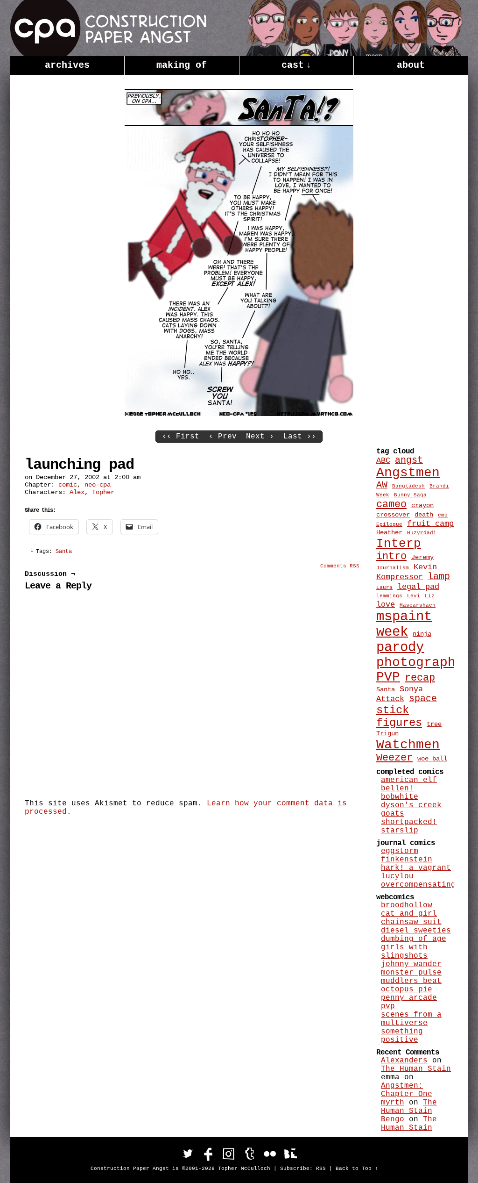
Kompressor (399, 576)
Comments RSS (339, 566)
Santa (64, 551)
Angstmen (408, 473)
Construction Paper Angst (108, 28)
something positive (402, 1035)
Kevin (425, 567)
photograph (416, 662)
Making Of (181, 65)
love (385, 604)
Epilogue (389, 524)
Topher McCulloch (244, 1168)
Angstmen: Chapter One (406, 1090)
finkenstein (406, 859)
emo (443, 515)
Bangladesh (408, 486)
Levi (413, 596)
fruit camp (430, 523)
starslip (399, 830)
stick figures (399, 716)
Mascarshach (418, 605)
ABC (383, 460)
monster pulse (411, 972)
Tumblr (249, 1153)
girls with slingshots (404, 951)
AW (381, 485)
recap (420, 678)
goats (392, 814)
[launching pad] (239, 414)
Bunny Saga (410, 495)
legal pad (418, 586)
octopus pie (406, 989)
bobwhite (399, 797)
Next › (260, 436)
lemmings (389, 596)
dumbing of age (413, 939)
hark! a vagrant (416, 868)
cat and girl (409, 914)
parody (400, 647)
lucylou (397, 876)
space (423, 699)
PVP (388, 677)
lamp (439, 577)
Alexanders (404, 1060)
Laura (384, 587)
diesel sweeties (416, 930)
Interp (398, 544)
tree (434, 724)
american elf (409, 780)
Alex (77, 492)
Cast (296, 65)
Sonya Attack (399, 693)
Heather (389, 532)
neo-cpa (97, 484)
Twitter (187, 1153)
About (411, 65)
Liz (430, 596)
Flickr (269, 1153)
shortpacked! (409, 822)
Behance (290, 1153)
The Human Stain (416, 1069)
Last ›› (299, 436)
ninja (422, 634)
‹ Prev (223, 436)
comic (67, 484)
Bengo (392, 1119)
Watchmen (408, 745)
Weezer (394, 758)
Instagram (228, 1153)
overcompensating (418, 885)
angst (409, 460)
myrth (392, 1102)
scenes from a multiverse (411, 1019)
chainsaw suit (411, 922)
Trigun (387, 733)
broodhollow (406, 905)
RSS (321, 1168)
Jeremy (422, 557)
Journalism (392, 568)
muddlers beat (411, 981)
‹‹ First (180, 436)
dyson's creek (411, 805)
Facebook (208, 1153)
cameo (391, 504)
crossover (393, 514)
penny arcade (409, 998)
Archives (67, 65)
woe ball (432, 758)
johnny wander (411, 964)
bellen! (397, 788)
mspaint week (404, 624)
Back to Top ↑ (357, 1168)
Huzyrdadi (421, 533)
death (424, 514)
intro (391, 556)
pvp (388, 1006)
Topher (103, 492)
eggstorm (399, 851)
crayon (422, 505)
